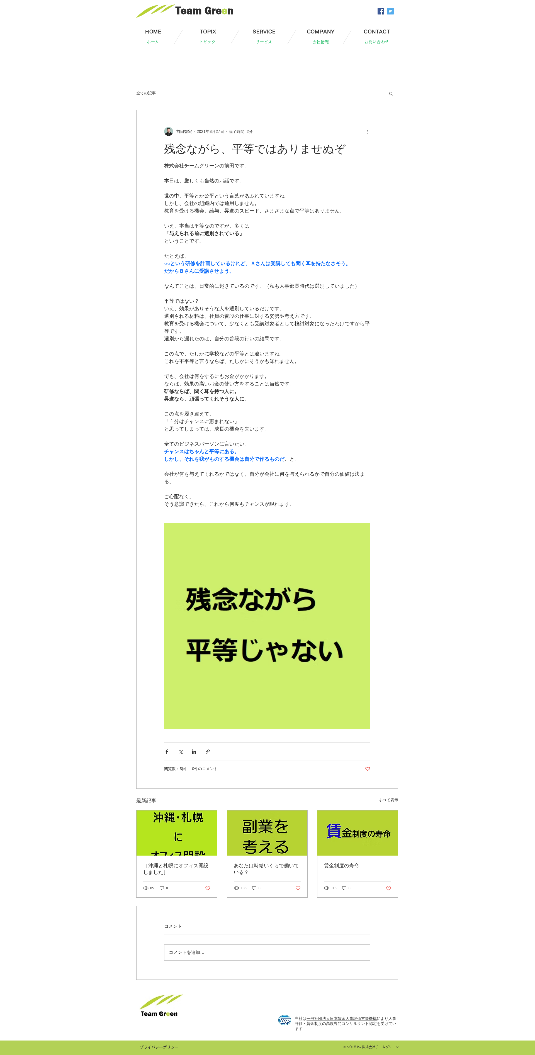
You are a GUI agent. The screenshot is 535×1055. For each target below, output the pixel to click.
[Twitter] (390, 11)
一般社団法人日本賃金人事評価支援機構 (342, 1018)
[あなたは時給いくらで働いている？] (267, 833)
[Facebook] (381, 11)
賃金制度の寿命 (341, 865)
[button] (391, 93)
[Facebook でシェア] (166, 751)
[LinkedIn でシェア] (194, 751)
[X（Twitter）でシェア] (180, 751)
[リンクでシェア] (207, 751)
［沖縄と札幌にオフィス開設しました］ (175, 869)
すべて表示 (388, 800)
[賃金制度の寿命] (357, 833)
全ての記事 (146, 93)
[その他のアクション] (367, 131)
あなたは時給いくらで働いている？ (266, 869)
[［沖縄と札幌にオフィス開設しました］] (177, 833)
